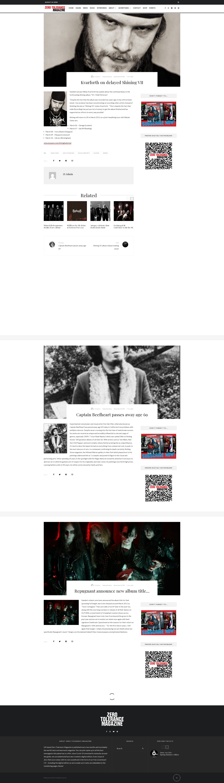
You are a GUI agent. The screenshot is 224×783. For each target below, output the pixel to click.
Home (71, 8)
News (85, 8)
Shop (145, 8)
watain (106, 153)
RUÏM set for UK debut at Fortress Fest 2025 (76, 226)
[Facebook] (165, 9)
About (111, 8)
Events (152, 8)
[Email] (72, 161)
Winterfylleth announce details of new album (53, 226)
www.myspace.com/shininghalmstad (57, 143)
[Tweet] (60, 161)
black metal (55, 153)
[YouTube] (171, 9)
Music (92, 8)
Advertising (123, 8)
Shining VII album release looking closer (106, 246)
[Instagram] (168, 9)
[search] (142, 748)
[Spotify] (175, 9)
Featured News (107, 77)
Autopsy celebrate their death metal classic (99, 226)
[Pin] (66, 161)
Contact (137, 8)
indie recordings (68, 153)
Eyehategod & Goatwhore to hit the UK (123, 226)
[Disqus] (89, 293)
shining (96, 153)
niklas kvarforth (84, 153)
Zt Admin (97, 77)
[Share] (53, 161)
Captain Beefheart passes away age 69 (72, 246)
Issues (78, 8)
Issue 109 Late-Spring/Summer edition (169, 753)
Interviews (102, 8)
